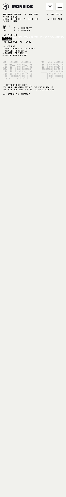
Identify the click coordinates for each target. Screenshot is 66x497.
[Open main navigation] (59, 7)
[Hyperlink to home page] (6, 7)
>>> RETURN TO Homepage (16, 94)
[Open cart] (50, 7)
